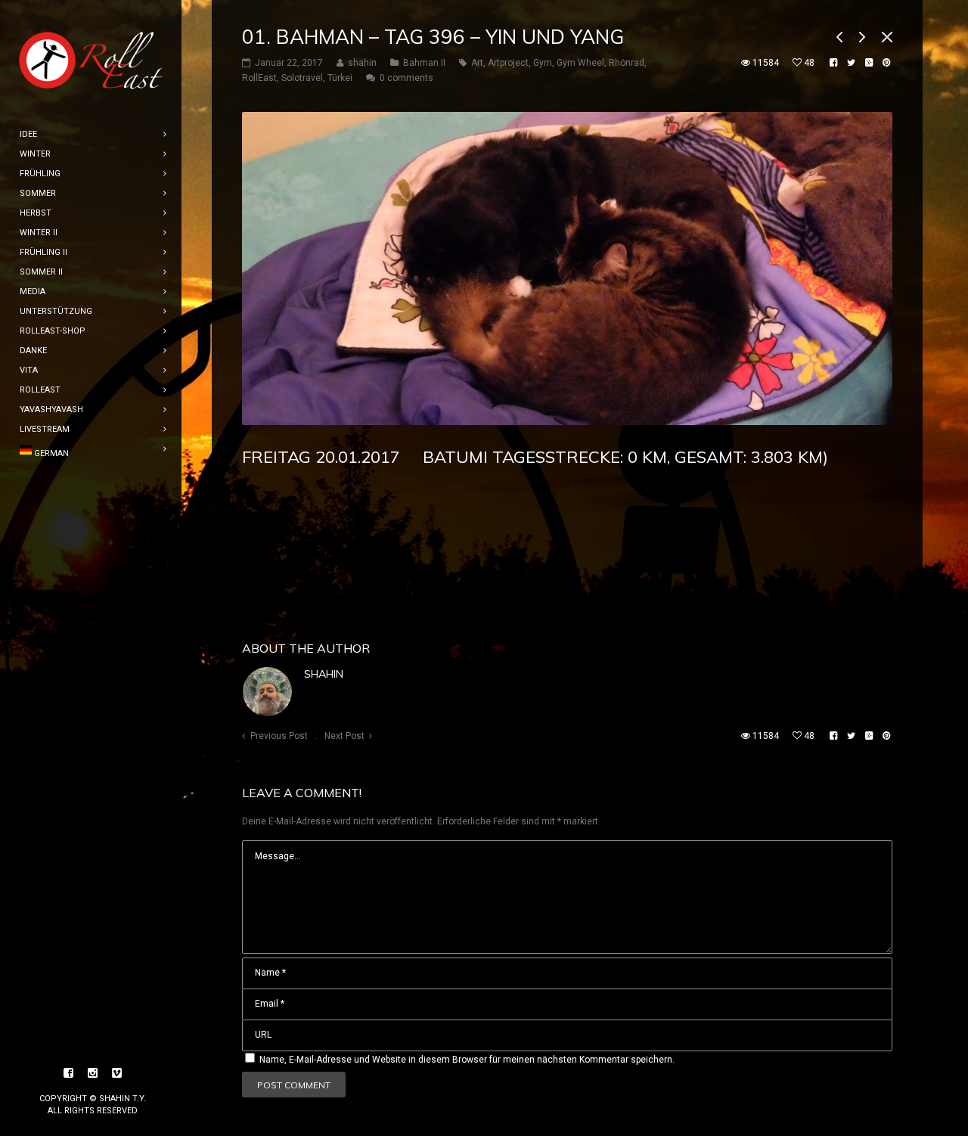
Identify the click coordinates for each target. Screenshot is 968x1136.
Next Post (344, 736)
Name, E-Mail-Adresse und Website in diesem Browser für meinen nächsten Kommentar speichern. (467, 1059)
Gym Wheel (580, 62)
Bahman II (424, 62)
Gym (542, 62)
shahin (323, 674)
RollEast (259, 78)
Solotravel (302, 78)
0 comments (406, 78)
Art (477, 62)
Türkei (339, 78)
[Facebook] (68, 1073)
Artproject (508, 62)
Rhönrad (626, 62)
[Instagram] (93, 1073)
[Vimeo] (117, 1073)
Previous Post (279, 736)
